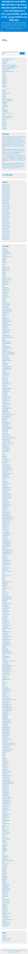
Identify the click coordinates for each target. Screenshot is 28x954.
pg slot (4, 127)
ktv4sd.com (5, 472)
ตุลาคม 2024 (5, 219)
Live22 (4, 479)
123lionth (4, 248)
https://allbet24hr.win (7, 116)
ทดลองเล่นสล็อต (6, 833)
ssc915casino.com (6, 698)
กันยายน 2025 (5, 202)
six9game (4, 676)
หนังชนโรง (4, 79)
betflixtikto (5, 328)
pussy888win (5, 622)
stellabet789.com (6, 704)
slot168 (4, 83)
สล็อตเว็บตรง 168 (6, 888)
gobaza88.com (6, 417)
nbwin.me (4, 547)
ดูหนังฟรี (4, 80)
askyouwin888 (6, 304)
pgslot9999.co (6, 596)
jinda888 (4, 456)
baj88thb (4, 317)
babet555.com (6, 314)
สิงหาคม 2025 (5, 203)
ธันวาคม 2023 (5, 234)
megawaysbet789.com (8, 518)
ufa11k (3, 754)
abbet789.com (6, 289)
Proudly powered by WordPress (10, 950)
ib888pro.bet (5, 445)
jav (3, 453)
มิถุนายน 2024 (5, 225)
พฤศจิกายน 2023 (6, 236)
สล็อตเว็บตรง (5, 887)
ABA (3, 286)
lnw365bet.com (6, 482)
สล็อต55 (4, 870)
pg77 (3, 577)
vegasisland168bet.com (8, 781)
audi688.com (5, 306)
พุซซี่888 (4, 848)
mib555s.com (5, 529)
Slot (3, 681)
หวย (3, 898)
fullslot (4, 76)
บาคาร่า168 (5, 107)
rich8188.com (5, 631)
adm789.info (5, 292)
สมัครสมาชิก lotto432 (7, 860)
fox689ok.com (6, 399)
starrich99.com (6, 702)
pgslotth (4, 602)
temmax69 (5, 718)
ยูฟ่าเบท (4, 854)
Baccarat (4, 315)
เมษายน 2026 (5, 191)
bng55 (4, 345)
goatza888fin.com (6, 416)
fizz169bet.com (6, 396)
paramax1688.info (6, 571)
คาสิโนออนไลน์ (6, 823)
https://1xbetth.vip (6, 113)
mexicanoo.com (6, 521)
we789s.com (5, 795)
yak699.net (5, 808)
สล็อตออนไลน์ (5, 884)
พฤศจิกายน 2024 (6, 217)
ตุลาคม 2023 (5, 237)
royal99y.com (5, 637)
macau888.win (6, 503)
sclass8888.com (6, 657)
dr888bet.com (5, 372)
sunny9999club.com (7, 707)
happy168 (4, 425)
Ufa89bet (4, 758)
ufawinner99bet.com (7, 775)
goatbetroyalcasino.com (8, 414)
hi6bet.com (5, 431)
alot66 (4, 298)
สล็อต (3, 862)
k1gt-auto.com (6, 464)
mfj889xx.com (5, 523)
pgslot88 (4, 122)
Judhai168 (4, 462)
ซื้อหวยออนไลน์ (6, 826)
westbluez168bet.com (7, 797)
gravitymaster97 (15, 952)
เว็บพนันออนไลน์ (6, 913)
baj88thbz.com (6, 318)
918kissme (4, 283)
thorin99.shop (5, 730)
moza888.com (5, 535)
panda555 (4, 569)
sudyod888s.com (6, 706)
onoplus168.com (6, 565)
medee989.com (6, 515)
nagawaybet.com (6, 541)
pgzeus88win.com (6, 603)
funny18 (4, 405)
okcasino (4, 558)
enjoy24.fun (5, 380)
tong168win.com (6, 738)
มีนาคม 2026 (5, 192)
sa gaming (4, 62)
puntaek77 (4, 617)
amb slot (4, 301)
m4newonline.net (6, 496)
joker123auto (5, 459)
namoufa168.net (6, 544)
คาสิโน (4, 822)
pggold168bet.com (7, 582)
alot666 (4, 300)
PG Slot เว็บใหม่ (6, 575)
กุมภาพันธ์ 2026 (6, 194)
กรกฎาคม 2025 (6, 205)
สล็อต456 (4, 868)
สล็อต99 (4, 104)
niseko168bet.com (6, 552)
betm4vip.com (5, 332)
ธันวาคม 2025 (5, 197)
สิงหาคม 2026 (5, 185)
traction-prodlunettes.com (8, 743)
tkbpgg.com (5, 736)
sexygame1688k (6, 667)
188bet (4, 261)
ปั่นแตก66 (4, 842)
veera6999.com (6, 780)
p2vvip (4, 566)
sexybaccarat (5, 69)
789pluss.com (5, 269)
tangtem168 (5, 715)
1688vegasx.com (6, 256)
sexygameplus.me (6, 668)
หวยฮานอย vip (5, 901)
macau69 (4, 499)
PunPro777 (5, 613)
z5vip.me (4, 811)
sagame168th (5, 650)
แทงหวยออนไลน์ (6, 924)
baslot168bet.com (6, 324)
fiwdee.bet (5, 393)
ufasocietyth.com (6, 772)
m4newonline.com (6, 493)
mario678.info (5, 509)
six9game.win (5, 678)
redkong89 (5, 627)
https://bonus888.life (7, 100)
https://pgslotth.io (6, 117)
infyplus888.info (6, 448)
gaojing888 (5, 410)
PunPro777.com (6, 614)
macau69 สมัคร (6, 501)
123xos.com (5, 250)
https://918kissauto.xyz (8, 59)
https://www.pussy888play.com (10, 66)
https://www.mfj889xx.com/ (9, 437)
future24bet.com (6, 407)
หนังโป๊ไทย (4, 111)
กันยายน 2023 (5, 239)
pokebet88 (5, 605)
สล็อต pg (4, 865)
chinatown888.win (6, 366)
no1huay (4, 555)
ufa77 (3, 757)
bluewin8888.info (6, 341)
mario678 (4, 507)
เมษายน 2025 (5, 209)
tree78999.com (6, 746)
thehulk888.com (6, 726)
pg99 (3, 74)
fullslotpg (4, 402)
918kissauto (5, 281)
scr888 (4, 659)
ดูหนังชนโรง (5, 82)
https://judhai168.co (7, 99)
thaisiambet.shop (6, 719)
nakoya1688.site (6, 543)
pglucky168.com (6, 588)
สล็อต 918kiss (5, 864)
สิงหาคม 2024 (5, 222)
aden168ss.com (6, 290)
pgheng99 (4, 583)
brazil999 (4, 349)
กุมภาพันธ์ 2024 (6, 231)
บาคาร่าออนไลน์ (6, 839)
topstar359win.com (7, 740)
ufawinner (4, 774)
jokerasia (4, 125)
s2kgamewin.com (6, 645)
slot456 (4, 85)
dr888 (3, 371)
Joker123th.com (6, 461)
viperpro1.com (5, 785)
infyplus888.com (6, 447)
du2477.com (5, 376)
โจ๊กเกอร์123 (5, 926)
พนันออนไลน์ (5, 845)
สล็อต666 (4, 873)
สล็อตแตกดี (5, 891)
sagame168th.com (6, 651)
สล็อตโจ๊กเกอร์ (5, 893)
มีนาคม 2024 (5, 230)
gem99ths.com (6, 411)
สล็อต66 (4, 86)
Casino (4, 362)
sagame (4, 647)
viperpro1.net (5, 786)
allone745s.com (6, 297)
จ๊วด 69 (4, 825)
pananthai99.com (6, 568)
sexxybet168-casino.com (8, 661)
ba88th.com (5, 312)
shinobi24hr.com (6, 671)
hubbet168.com (6, 439)
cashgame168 (5, 358)
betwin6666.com (6, 335)
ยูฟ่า (3, 853)
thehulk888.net (6, 727)
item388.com (5, 451)
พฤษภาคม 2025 (6, 208)
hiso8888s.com (6, 434)
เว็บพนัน (4, 912)
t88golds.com (5, 713)
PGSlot (4, 589)
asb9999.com (5, 303)
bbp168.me (5, 326)
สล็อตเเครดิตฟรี (6, 890)
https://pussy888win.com (8, 68)
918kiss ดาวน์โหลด (6, 278)
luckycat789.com (6, 487)
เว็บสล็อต (4, 915)
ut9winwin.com (6, 778)
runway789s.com (6, 642)
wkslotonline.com (6, 800)
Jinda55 (4, 455)
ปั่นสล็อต (4, 840)
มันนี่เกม (4, 851)
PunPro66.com (6, 611)
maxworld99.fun (6, 512)
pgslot (3, 73)
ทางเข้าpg (4, 834)
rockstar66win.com (7, 636)
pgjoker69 (4, 585)
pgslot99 (4, 594)
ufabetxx (4, 760)
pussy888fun (5, 620)
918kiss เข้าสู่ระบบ (6, 279)
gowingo (4, 420)
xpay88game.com (6, 803)
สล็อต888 (4, 102)
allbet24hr (4, 295)
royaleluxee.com (6, 639)
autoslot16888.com (7, 310)
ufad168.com (5, 761)
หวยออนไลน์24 (5, 899)
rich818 (4, 630)
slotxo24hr (5, 687)
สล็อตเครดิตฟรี (5, 885)
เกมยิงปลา (4, 904)
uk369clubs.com (6, 777)
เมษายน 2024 (5, 228)
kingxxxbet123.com (7, 470)
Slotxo (4, 685)
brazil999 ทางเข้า (6, 351)
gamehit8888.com (6, 408)
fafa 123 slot (5, 385)
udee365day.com (6, 750)
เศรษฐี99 (4, 921)
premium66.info (6, 608)
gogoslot (4, 128)
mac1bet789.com (6, 498)
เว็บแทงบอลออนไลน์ (7, 919)
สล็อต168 (4, 867)
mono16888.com (6, 532)
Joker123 (4, 458)
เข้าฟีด (3, 937)
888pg (4, 272)
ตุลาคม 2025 (5, 200)
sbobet (4, 654)
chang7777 (5, 365)
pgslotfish (4, 600)
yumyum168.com (6, 809)
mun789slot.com (6, 540)
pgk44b (4, 586)
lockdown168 (5, 484)
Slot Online (5, 682)
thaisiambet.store (6, 723)
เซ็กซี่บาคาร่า (5, 907)
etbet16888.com (6, 383)
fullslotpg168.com (6, 403)
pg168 (3, 91)
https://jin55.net (6, 93)
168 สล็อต (4, 255)
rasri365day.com (6, 625)
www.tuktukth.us (6, 802)
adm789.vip (5, 293)
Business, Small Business (8, 352)
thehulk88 (4, 724)
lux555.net (5, 492)
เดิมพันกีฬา (4, 908)
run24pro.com (5, 640)
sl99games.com (6, 679)
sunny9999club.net (7, 709)
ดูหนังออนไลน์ (5, 60)
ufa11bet (4, 752)
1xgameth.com (6, 267)
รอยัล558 (4, 857)
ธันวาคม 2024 (5, 216)
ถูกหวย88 (4, 831)
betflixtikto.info (6, 329)
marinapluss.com (6, 504)
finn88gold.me (5, 389)
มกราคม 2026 (5, 195)
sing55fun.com (6, 675)
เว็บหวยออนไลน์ (6, 916)
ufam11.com (5, 766)
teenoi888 (4, 716)
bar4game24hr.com (7, 321)
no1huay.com (5, 557)
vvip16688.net (5, 792)
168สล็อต (4, 259)
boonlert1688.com (6, 348)
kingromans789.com (7, 468)
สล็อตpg (4, 881)
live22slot (4, 77)
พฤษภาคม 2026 (6, 189)
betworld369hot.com (7, 337)
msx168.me (5, 537)
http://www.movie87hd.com (9, 65)
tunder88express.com (7, 749)
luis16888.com (5, 490)
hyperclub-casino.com (7, 442)
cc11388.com (5, 363)
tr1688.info (5, 741)
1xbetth (4, 264)
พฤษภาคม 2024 (6, 226)
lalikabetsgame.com (7, 473)
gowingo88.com (6, 422)
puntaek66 (5, 616)
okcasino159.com (6, 560)
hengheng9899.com (7, 427)
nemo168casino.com (7, 549)
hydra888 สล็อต (6, 441)
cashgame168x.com (7, 360)
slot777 (4, 121)
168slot (4, 258)
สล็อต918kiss (5, 877)
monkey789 (5, 530)
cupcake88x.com (6, 368)
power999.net (5, 606)
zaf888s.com (5, 814)
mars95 (4, 510)
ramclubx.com (5, 623)
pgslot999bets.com (7, 597)
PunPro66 (4, 609)
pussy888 (4, 105)
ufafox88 (4, 764)
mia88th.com (5, 526)
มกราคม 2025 (5, 214)
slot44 (3, 97)
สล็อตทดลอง (5, 110)
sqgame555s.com (6, 690)
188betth (4, 262)
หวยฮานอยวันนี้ (5, 902)
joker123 (4, 63)
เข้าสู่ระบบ (4, 935)
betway (4, 124)
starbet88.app (5, 701)
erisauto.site (5, 382)
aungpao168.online (7, 309)
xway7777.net (5, 805)
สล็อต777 (4, 874)
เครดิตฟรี (4, 905)
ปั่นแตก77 (4, 843)
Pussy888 (4, 619)
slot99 (3, 94)
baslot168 (4, 323)
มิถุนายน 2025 (5, 206)
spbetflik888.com (6, 688)
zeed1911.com (5, 816)
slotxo (3, 108)
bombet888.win (6, 346)
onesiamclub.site (6, 561)
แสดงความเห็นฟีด (6, 938)
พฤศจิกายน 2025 (6, 199)
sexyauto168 (5, 664)
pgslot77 (4, 591)
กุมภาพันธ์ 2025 (6, 212)
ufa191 (3, 755)
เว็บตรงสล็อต (5, 910)
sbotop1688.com (6, 656)
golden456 (5, 419)
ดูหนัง (3, 828)
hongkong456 (5, 436)
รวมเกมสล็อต (5, 856)
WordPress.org (6, 940)
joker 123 (4, 90)
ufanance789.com (6, 771)
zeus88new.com (6, 820)
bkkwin (4, 340)
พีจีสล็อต (4, 846)
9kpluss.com (5, 284)
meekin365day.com (7, 517)
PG (3, 572)
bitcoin (4, 338)
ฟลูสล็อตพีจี (5, 850)
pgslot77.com (5, 592)
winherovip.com (6, 798)
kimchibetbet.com (6, 467)
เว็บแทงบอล (5, 918)
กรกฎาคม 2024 (6, 223)
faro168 (4, 386)
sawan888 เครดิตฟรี (7, 653)
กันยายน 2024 (5, 220)
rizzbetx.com (5, 633)
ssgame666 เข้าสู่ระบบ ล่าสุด (9, 699)
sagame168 (5, 648)
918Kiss (4, 276)
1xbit (3, 266)
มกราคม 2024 (5, 233)
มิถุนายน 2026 (5, 188)
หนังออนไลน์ (5, 896)
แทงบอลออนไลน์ (6, 922)
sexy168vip (5, 662)
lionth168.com (5, 476)
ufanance (4, 769)
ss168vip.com (5, 695)
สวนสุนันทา (5, 895)
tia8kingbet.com (6, 733)
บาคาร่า (4, 836)
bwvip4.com (5, 355)
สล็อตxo (4, 882)
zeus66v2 (4, 819)
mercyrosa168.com (7, 520)
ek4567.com (5, 379)
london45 (4, 486)
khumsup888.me (6, 465)
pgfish (3, 580)
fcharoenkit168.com (7, 388)
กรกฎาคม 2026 (6, 186)
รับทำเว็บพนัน (5, 859)
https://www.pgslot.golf (8, 71)
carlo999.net (5, 357)
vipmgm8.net (5, 789)
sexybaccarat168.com (7, 665)
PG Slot (4, 574)
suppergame (5, 712)
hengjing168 (5, 430)
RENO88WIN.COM (6, 628)
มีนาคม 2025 (5, 211)
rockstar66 (5, 634)
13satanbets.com (6, 252)
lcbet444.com (5, 475)
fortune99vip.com (6, 397)
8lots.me (4, 273)
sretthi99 (4, 693)
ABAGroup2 (5, 287)
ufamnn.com (5, 767)
